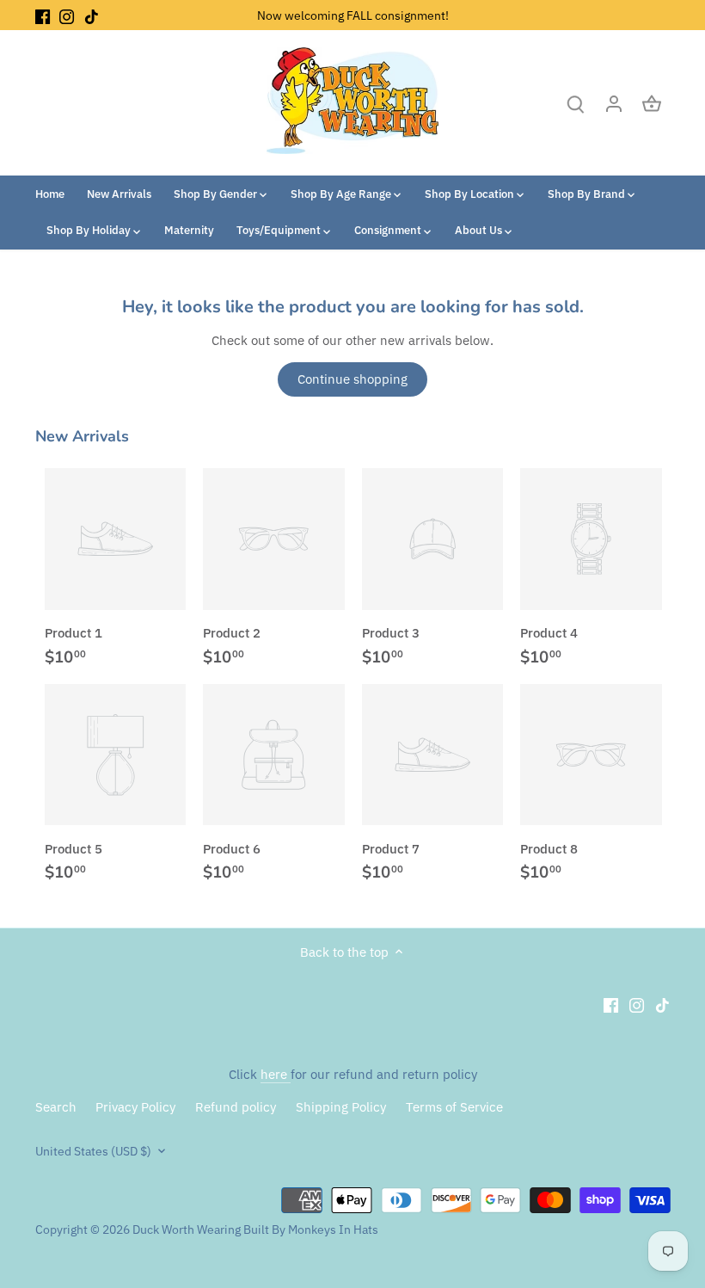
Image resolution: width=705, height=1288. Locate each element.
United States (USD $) (93, 1151)
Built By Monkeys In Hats (309, 1229)
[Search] (576, 102)
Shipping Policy (341, 1107)
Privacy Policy (135, 1107)
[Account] (614, 102)
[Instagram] (66, 15)
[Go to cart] (651, 102)
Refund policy (235, 1107)
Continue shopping (352, 379)
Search (56, 1107)
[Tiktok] (91, 15)
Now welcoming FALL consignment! (353, 15)
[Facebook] (42, 15)
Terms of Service (454, 1107)
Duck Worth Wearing (186, 1229)
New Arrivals (82, 436)
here (276, 1074)
